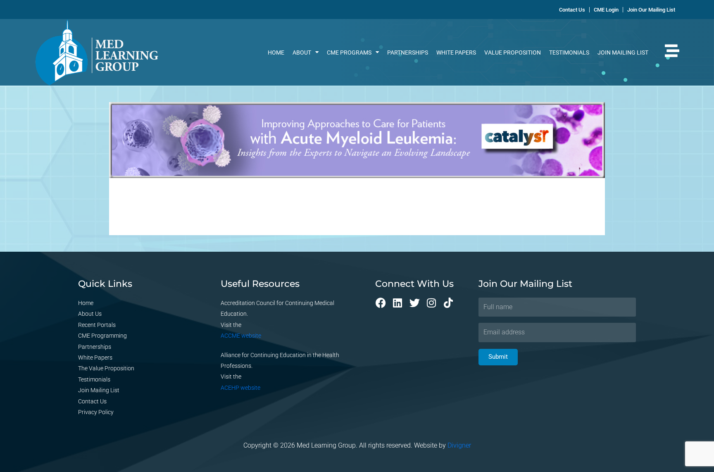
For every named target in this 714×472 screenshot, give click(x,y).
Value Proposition (512, 52)
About (302, 52)
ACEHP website (240, 387)
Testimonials (569, 52)
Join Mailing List (622, 52)
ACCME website (241, 335)
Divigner (459, 445)
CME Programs (349, 52)
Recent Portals (97, 325)
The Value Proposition (106, 368)
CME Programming (102, 335)
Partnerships (407, 52)
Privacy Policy (96, 412)
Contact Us (92, 401)
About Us (90, 313)
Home (276, 52)
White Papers (456, 52)
